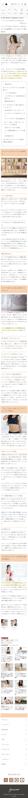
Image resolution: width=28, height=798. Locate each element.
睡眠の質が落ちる (10, 101)
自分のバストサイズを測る (12, 127)
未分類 (3, 764)
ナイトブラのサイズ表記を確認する (15, 118)
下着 (2, 739)
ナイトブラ (4, 20)
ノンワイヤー (5, 724)
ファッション (5, 744)
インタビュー (5, 759)
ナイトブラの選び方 (7, 642)
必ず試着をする (9, 136)
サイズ (4, 640)
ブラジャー (4, 719)
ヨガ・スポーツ (5, 754)
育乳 (9, 640)
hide (9, 84)
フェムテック (5, 749)
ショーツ (4, 734)
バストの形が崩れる (11, 93)
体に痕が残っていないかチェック (14, 110)
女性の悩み (4, 729)
